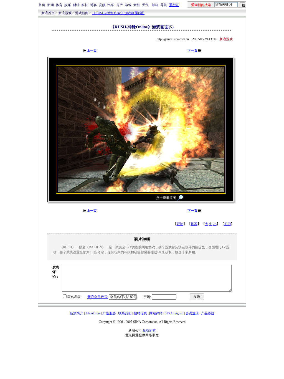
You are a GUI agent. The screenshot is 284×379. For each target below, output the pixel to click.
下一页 (192, 50)
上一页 (92, 50)
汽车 (110, 5)
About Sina (92, 313)
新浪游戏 (65, 13)
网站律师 (156, 313)
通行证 (174, 5)
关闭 (227, 224)
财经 (76, 5)
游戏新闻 (81, 13)
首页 (42, 5)
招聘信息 (140, 313)
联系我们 (124, 313)
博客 (93, 5)
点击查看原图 (166, 198)
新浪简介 (76, 313)
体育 (59, 5)
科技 (85, 5)
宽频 (102, 5)
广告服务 (109, 313)
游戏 (128, 5)
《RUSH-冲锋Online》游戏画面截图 (118, 13)
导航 (163, 5)
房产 (119, 5)
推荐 (194, 224)
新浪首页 (48, 13)
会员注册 (192, 313)
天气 (145, 5)
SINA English (174, 313)
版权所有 (149, 330)
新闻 (50, 5)
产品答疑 (207, 313)
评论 (180, 224)
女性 (136, 5)
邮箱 (155, 5)
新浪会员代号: (97, 297)
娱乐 (67, 5)
